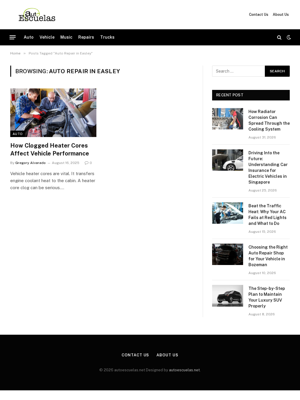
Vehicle (47, 37)
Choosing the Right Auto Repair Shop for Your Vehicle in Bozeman (268, 256)
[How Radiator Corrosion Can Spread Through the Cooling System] (227, 118)
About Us (281, 15)
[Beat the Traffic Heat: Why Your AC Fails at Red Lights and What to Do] (227, 213)
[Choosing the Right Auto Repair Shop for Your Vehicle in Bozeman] (227, 254)
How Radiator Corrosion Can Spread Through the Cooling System (269, 120)
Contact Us (258, 15)
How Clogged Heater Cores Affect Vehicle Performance (49, 149)
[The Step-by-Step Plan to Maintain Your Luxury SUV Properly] (227, 295)
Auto (28, 37)
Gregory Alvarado (30, 163)
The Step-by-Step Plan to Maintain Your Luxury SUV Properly (266, 297)
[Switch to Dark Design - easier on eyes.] (288, 37)
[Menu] (13, 37)
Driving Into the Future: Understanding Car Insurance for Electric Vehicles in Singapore (268, 167)
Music (66, 37)
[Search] (279, 37)
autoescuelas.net (184, 370)
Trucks (107, 37)
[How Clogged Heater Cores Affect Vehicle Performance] (53, 112)
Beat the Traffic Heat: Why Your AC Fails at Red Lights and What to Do (267, 215)
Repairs (86, 37)
